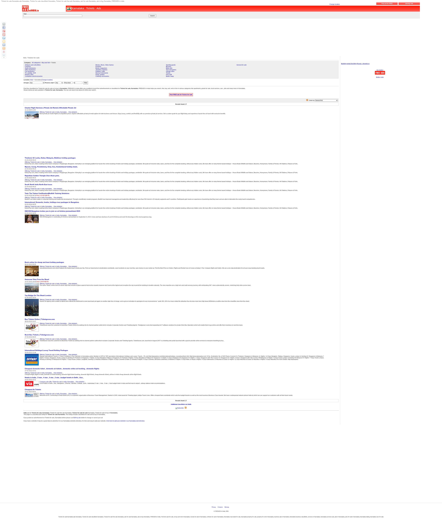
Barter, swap (170, 76)
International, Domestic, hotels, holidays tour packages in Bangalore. (52, 202)
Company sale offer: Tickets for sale (51, 382)
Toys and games (171, 70)
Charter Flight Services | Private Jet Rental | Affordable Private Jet (50, 108)
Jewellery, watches (101, 70)
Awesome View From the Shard (37, 279)
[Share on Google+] (4, 31)
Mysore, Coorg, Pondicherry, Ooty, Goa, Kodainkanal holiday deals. (51, 167)
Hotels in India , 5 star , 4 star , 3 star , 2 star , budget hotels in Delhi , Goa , (54, 377)
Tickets (168, 73)
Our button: (380, 70)
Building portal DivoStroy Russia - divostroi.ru (355, 63)
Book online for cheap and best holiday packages (44, 262)
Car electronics (29, 71)
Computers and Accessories (33, 76)
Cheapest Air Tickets (33, 389)
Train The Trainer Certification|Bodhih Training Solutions (47, 193)
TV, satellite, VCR (30, 73)
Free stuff (169, 74)
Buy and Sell (46, 62)
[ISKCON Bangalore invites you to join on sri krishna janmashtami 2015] (32, 223)
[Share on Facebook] (4, 27)
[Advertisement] (213, 37)
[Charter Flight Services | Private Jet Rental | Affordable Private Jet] (32, 119)
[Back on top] (4, 24)
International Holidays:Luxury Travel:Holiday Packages (46, 350)
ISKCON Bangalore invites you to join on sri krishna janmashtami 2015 (52, 211)
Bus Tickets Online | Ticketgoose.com (40, 319)
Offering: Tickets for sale (47, 112)
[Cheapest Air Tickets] (32, 397)
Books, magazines (101, 68)
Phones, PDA (29, 74)
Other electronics (30, 70)
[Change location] (46, 80)
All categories (36, 62)
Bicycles (168, 66)
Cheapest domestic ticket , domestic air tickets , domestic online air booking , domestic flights (62, 369)
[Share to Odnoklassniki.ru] (4, 48)
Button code (380, 77)
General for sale (242, 65)
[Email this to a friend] (4, 55)
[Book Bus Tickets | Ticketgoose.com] (32, 347)
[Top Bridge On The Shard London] (32, 316)
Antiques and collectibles (33, 65)
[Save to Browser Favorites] (4, 41)
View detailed (72, 112)
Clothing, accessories (102, 76)
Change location (334, 4)
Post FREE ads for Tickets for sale (181, 94)
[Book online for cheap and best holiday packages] (32, 276)
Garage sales (170, 71)
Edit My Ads (409, 3)
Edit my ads (77, 417)
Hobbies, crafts (100, 71)
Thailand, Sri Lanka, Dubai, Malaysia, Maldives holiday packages (50, 158)
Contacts (220, 507)
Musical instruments (102, 73)
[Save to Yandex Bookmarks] (4, 51)
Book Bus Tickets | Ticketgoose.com (39, 335)
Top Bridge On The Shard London (38, 295)
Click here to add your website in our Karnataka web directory (125, 421)
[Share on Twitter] (4, 38)
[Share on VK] (4, 44)
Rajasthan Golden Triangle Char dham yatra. (42, 176)
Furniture (98, 66)
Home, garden (100, 74)
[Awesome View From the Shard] (32, 292)
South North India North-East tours (38, 184)
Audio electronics (30, 68)
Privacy (214, 507)
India (31, 80)
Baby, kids (169, 68)
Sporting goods (171, 65)
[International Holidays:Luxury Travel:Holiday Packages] (32, 365)
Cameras (28, 66)
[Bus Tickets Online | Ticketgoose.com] (32, 332)
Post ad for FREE (387, 3)
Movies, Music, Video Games (105, 65)
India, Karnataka (61, 112)
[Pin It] (4, 34)
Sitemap (226, 507)
